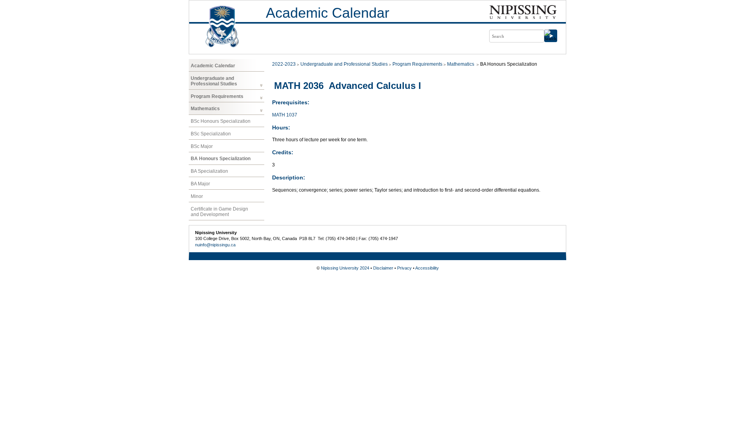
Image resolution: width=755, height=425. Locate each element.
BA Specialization (209, 171)
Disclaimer (383, 268)
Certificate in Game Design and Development (219, 211)
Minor (197, 196)
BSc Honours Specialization (220, 121)
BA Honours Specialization (220, 158)
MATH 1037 (284, 115)
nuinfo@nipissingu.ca (215, 244)
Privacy (404, 268)
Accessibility (427, 268)
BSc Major (202, 146)
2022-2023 (284, 64)
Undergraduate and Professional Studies (214, 81)
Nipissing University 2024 (345, 268)
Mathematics (205, 108)
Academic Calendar (327, 13)
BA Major (200, 184)
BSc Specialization (211, 134)
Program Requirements (217, 96)
